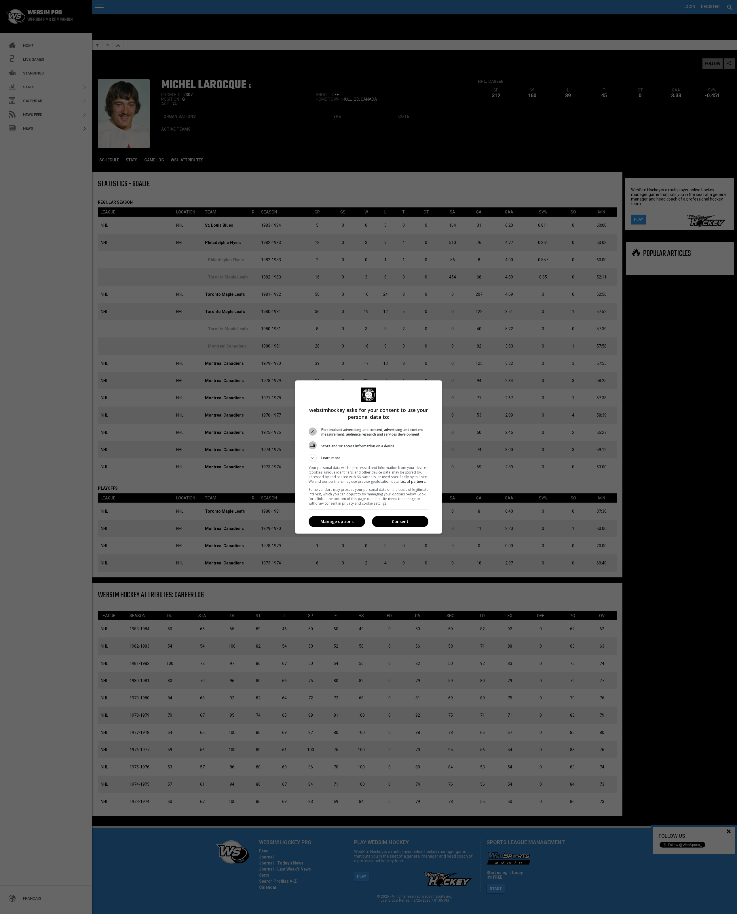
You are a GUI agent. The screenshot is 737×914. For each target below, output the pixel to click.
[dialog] (368, 457)
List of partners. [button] (413, 481)
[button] (368, 458)
